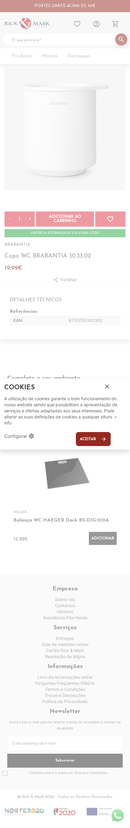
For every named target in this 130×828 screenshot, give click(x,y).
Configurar (19, 436)
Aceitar (93, 439)
